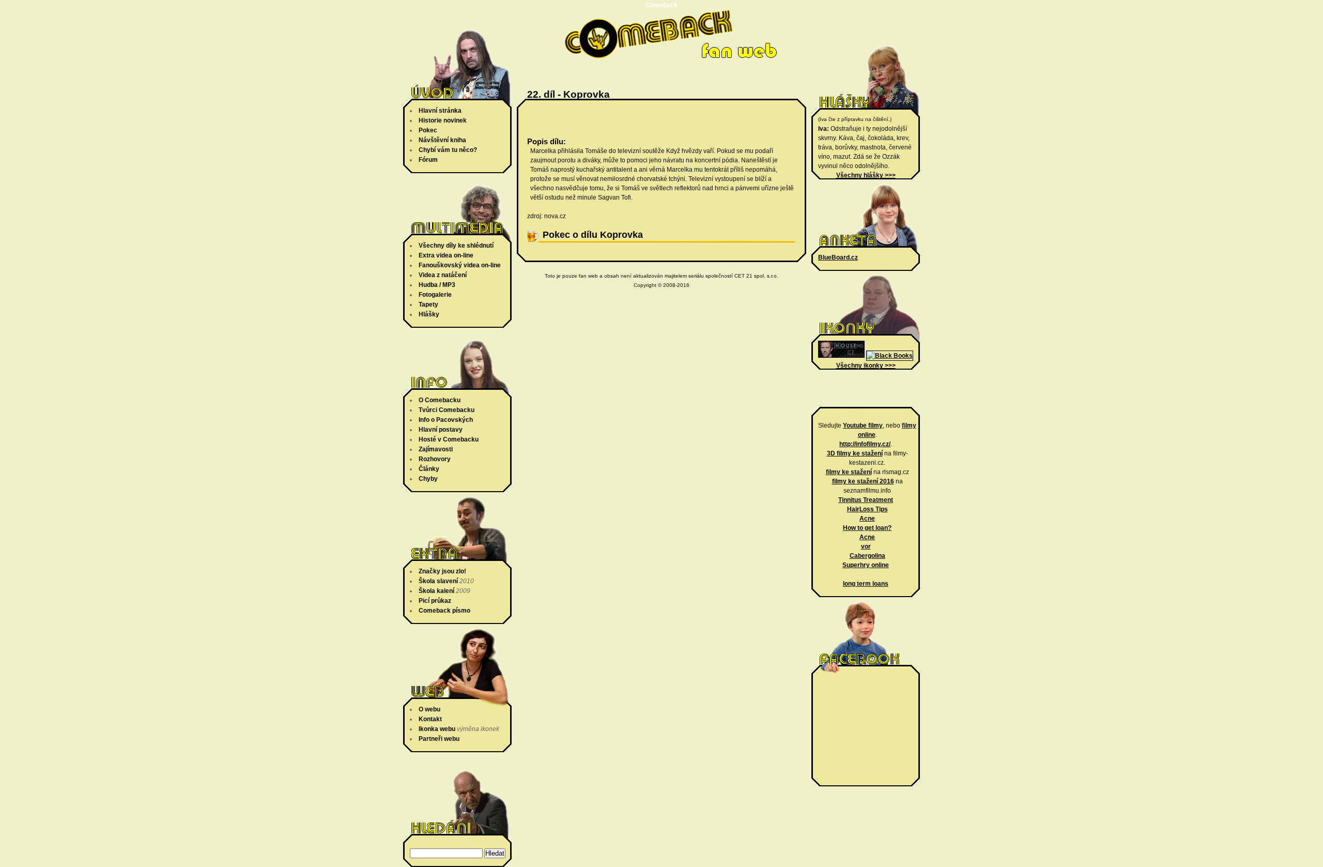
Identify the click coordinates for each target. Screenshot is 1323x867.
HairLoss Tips (867, 509)
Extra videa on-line (446, 255)
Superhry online (865, 565)
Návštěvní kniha (442, 140)
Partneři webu (439, 738)
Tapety (428, 304)
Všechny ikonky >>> (866, 365)
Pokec (428, 130)
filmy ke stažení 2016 (863, 481)
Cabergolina (867, 555)
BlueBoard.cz (838, 257)
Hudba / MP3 (437, 284)
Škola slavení (438, 581)
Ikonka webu (437, 729)
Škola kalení (436, 591)
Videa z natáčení (443, 275)
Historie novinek (443, 120)
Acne (867, 518)
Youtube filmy (863, 425)
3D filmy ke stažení (855, 453)
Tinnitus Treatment (865, 500)
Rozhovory (435, 459)
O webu (429, 709)
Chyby (428, 478)
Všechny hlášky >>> (866, 175)
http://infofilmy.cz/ (864, 444)
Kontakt (430, 719)
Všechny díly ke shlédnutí (456, 245)
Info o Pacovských (446, 419)
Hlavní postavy (441, 429)
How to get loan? (867, 527)
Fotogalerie (435, 294)
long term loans (865, 583)
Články (429, 469)
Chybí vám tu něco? (448, 150)
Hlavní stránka (440, 110)
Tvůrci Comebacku (446, 410)
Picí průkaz (435, 600)
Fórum (428, 159)
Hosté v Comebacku (449, 439)
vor (866, 546)
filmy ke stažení (849, 472)
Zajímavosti (436, 449)
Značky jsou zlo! (442, 571)
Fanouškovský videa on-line (460, 265)
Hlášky (429, 314)
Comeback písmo (444, 610)
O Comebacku (439, 400)
